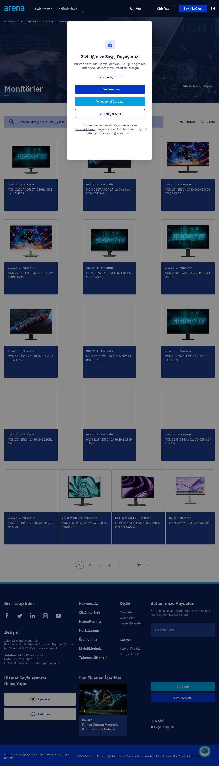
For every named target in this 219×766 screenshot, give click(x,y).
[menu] (66, 8)
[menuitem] (44, 9)
